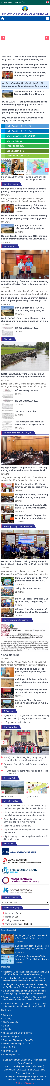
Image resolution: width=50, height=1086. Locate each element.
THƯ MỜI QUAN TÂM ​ (26, 411)
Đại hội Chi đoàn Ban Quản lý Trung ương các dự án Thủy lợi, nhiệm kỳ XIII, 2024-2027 (25, 742)
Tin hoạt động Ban (11, 1036)
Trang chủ (7, 1015)
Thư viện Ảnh (9, 778)
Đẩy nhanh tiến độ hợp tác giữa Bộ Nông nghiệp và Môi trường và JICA (22, 119)
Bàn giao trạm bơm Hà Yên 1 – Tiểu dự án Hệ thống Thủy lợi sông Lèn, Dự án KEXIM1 (24, 50)
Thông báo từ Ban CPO (18, 156)
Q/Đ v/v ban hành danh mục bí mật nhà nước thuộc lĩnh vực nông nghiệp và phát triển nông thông (24, 814)
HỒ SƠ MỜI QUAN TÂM (26, 328)
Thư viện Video (10, 727)
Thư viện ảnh (9, 1047)
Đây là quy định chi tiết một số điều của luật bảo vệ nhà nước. (25, 831)
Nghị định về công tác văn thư (17, 826)
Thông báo (8, 711)
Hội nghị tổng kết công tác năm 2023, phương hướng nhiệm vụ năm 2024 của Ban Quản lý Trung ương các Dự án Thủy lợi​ (31, 517)
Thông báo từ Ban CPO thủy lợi (17, 1033)
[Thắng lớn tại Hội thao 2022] (7, 591)
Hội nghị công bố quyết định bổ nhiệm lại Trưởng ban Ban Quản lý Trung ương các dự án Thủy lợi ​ (26, 717)
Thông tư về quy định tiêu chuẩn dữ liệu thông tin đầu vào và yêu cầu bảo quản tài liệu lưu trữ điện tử (25, 807)
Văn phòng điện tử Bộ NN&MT (21, 136)
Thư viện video (10, 1051)
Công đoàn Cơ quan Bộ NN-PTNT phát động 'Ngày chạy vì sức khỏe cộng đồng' (31, 579)
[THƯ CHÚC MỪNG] (25, 638)
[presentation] (3, 38)
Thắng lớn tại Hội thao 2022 (29, 588)
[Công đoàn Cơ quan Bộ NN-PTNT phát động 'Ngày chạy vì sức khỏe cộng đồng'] (7, 581)
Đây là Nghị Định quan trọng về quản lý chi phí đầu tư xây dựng (25, 837)
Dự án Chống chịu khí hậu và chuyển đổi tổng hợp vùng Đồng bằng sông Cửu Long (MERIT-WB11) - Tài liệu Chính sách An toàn (24, 84)
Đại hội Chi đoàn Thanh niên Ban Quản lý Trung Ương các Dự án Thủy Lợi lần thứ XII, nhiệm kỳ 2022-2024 (31, 600)
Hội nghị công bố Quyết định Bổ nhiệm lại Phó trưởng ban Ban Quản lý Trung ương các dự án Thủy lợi (31, 506)
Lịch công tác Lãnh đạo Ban (20, 131)
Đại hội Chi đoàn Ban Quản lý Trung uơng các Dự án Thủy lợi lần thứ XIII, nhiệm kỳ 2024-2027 (24, 562)
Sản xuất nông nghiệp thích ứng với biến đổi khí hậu (26, 765)
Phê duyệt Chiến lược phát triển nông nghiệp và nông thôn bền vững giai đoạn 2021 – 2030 (31, 680)
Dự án (6, 1026)
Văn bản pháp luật (11, 1054)
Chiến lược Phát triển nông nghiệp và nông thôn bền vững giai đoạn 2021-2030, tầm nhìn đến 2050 (30, 701)
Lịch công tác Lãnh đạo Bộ (19, 126)
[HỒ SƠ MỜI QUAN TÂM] (7, 331)
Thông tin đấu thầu (15, 146)
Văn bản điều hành (15, 141)
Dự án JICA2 (32, 796)
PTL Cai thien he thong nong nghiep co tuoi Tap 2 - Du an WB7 (26, 772)
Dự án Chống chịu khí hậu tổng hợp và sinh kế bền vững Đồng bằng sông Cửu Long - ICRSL (12, 178)
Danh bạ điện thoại (15, 151)
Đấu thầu (8, 339)
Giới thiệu (7, 1018)
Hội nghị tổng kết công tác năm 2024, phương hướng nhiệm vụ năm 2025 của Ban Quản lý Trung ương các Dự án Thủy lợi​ (24, 469)
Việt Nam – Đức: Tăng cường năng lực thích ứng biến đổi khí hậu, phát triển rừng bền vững (24, 58)
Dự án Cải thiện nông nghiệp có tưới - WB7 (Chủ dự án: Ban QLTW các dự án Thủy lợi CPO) (37, 178)
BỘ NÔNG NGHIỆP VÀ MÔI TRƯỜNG (13, 2)
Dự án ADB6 (7, 796)
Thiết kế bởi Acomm (25, 1083)
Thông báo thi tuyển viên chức (17, 722)
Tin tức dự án (9, 246)
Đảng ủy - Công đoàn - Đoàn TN (18, 526)
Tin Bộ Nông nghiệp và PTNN (16, 620)
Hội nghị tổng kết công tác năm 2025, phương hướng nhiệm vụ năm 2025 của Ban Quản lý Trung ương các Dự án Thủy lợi (24, 111)
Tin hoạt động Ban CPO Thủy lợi (18, 432)
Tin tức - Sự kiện (11, 184)
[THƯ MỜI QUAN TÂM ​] (7, 414)
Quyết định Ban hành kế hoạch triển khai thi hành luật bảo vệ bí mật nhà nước (23, 820)
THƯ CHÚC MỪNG (10, 655)
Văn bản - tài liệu (11, 801)
